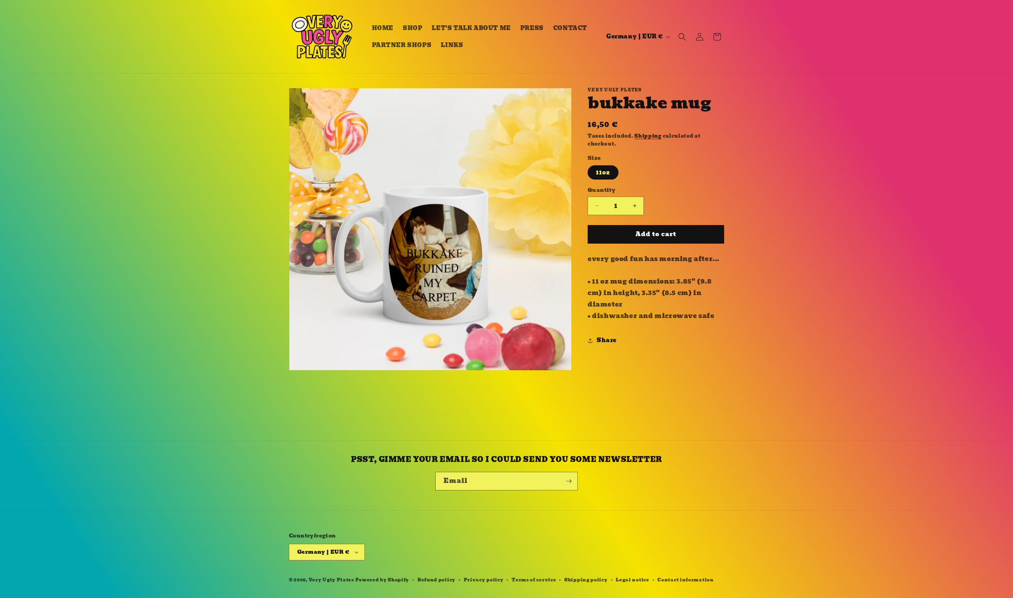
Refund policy (436, 579)
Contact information (685, 579)
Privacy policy (484, 579)
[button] (682, 36)
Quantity (601, 190)
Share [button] (607, 340)
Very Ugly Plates (331, 579)
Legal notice (632, 579)
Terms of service (534, 579)
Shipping (648, 136)
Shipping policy (586, 579)
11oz (603, 172)
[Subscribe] (568, 481)
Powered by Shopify (382, 579)
